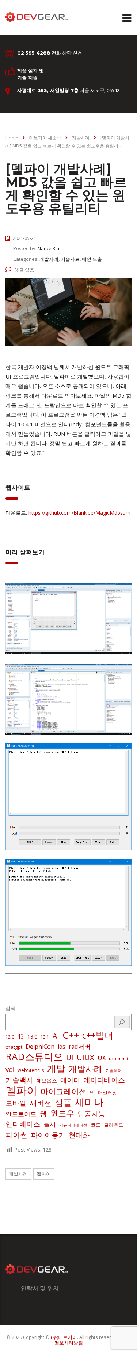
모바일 (15, 1102)
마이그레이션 (64, 1091)
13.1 (45, 1037)
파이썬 (16, 1134)
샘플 (63, 1102)
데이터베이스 (104, 1080)
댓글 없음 (24, 269)
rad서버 (80, 1046)
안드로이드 (21, 1114)
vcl (9, 1069)
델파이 (21, 1090)
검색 (10, 1008)
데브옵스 (47, 1080)
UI (69, 1057)
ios (61, 1047)
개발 (56, 1068)
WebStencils (30, 1070)
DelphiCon (40, 1047)
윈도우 (62, 1113)
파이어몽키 (48, 1135)
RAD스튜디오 (34, 1056)
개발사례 (85, 1069)
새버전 (41, 1103)
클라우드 (113, 1124)
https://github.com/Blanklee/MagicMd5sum (79, 512)
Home (11, 138)
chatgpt (13, 1047)
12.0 (9, 1037)
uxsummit (118, 1058)
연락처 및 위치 (40, 1288)
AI (56, 1036)
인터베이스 (22, 1124)
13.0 (32, 1036)
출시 (49, 1124)
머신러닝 (107, 1092)
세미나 (89, 1102)
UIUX (85, 1057)
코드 (96, 1124)
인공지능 (91, 1113)
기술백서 (19, 1080)
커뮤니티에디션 (73, 1125)
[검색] (122, 1022)
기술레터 (114, 1070)
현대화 (79, 1135)
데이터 (70, 1080)
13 (21, 1036)
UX (102, 1058)
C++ (70, 1035)
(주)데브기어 (64, 1337)
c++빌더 (97, 1035)
